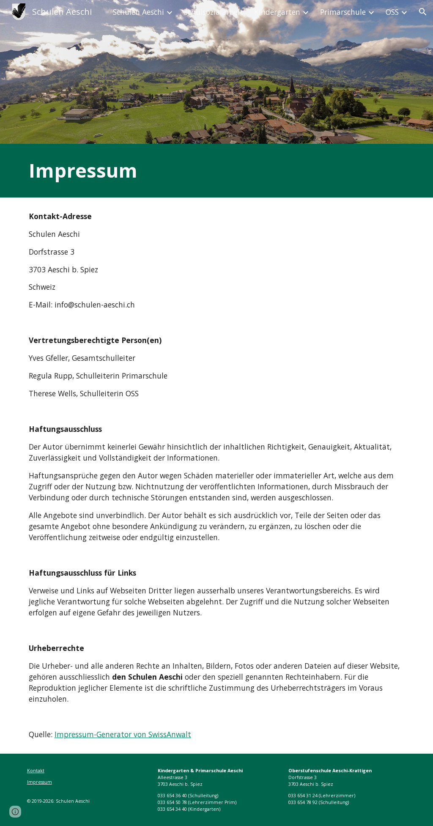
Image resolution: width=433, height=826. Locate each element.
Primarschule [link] (343, 12)
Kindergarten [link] (277, 12)
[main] (216, 170)
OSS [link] (392, 12)
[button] (423, 12)
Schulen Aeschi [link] (138, 12)
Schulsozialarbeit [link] (213, 12)
